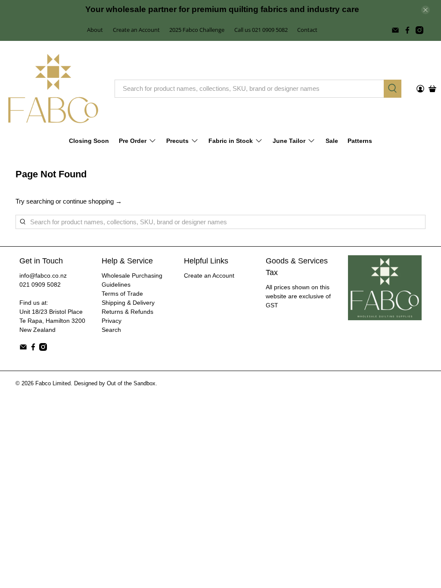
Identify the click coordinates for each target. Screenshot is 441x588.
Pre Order (132, 140)
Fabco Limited (53, 384)
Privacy (111, 320)
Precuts (177, 140)
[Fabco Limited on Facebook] (407, 30)
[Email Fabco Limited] (395, 30)
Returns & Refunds (127, 311)
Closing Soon (89, 140)
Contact (307, 30)
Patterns (360, 140)
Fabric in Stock (230, 140)
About (95, 30)
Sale (332, 140)
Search (111, 329)
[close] (425, 10)
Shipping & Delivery (128, 302)
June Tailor (289, 140)
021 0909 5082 (40, 284)
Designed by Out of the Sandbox (114, 384)
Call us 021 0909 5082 (261, 30)
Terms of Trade (122, 293)
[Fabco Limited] (53, 88)
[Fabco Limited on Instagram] (419, 30)
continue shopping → (92, 201)
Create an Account (136, 30)
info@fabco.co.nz (43, 275)
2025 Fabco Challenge (196, 30)
